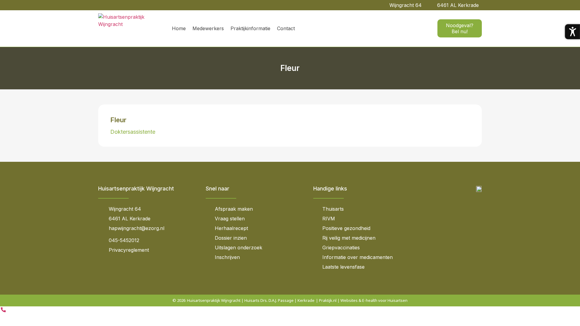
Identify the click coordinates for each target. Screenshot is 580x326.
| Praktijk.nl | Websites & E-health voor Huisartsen (362, 300)
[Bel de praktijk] (3, 311)
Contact (286, 28)
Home (179, 28)
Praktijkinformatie (250, 28)
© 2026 (178, 300)
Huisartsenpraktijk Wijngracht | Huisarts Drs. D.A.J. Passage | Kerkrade (250, 300)
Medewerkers (208, 28)
